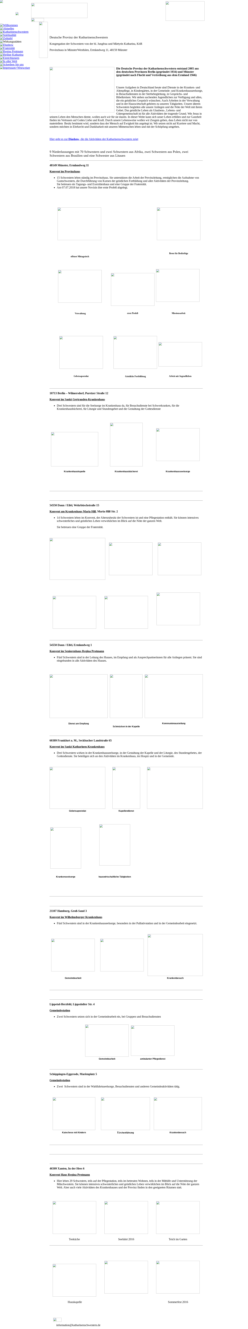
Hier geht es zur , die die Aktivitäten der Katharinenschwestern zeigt (94, 139)
